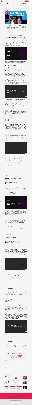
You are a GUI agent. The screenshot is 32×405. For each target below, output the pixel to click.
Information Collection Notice (16, 388)
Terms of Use (19, 357)
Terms (17, 400)
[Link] (3, 65)
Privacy (16, 400)
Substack (13, 403)
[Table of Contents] (0, 202)
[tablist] (7, 367)
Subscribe (16, 386)
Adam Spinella (8, 175)
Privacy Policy (20, 388)
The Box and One (8, 234)
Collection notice (20, 400)
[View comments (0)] (7, 10)
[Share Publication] (24, 1)
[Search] (23, 1)
